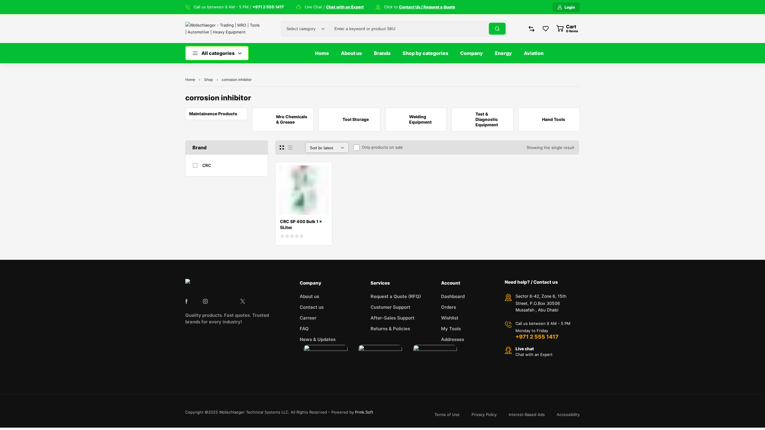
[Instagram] (205, 301)
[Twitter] (243, 301)
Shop (208, 79)
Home (190, 79)
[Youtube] (261, 301)
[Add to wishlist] (323, 171)
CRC (206, 165)
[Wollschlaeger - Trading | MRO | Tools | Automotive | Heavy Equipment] (222, 29)
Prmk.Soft (364, 412)
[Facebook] (186, 301)
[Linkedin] (224, 301)
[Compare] (323, 183)
